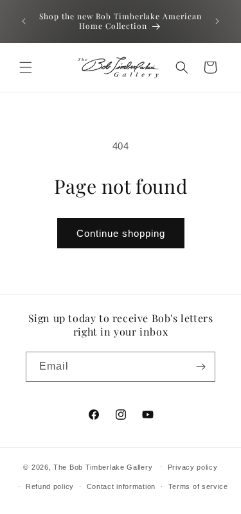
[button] (26, 67)
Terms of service (198, 486)
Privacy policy (193, 467)
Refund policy (50, 486)
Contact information (121, 486)
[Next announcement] (217, 21)
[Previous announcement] (24, 21)
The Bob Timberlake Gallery (102, 466)
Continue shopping (120, 233)
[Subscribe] (200, 367)
